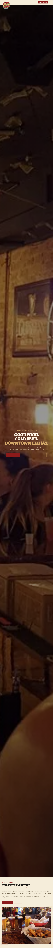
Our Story (17, 902)
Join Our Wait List (43, 2)
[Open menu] (50, 2)
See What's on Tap (40, 455)
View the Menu (26, 455)
